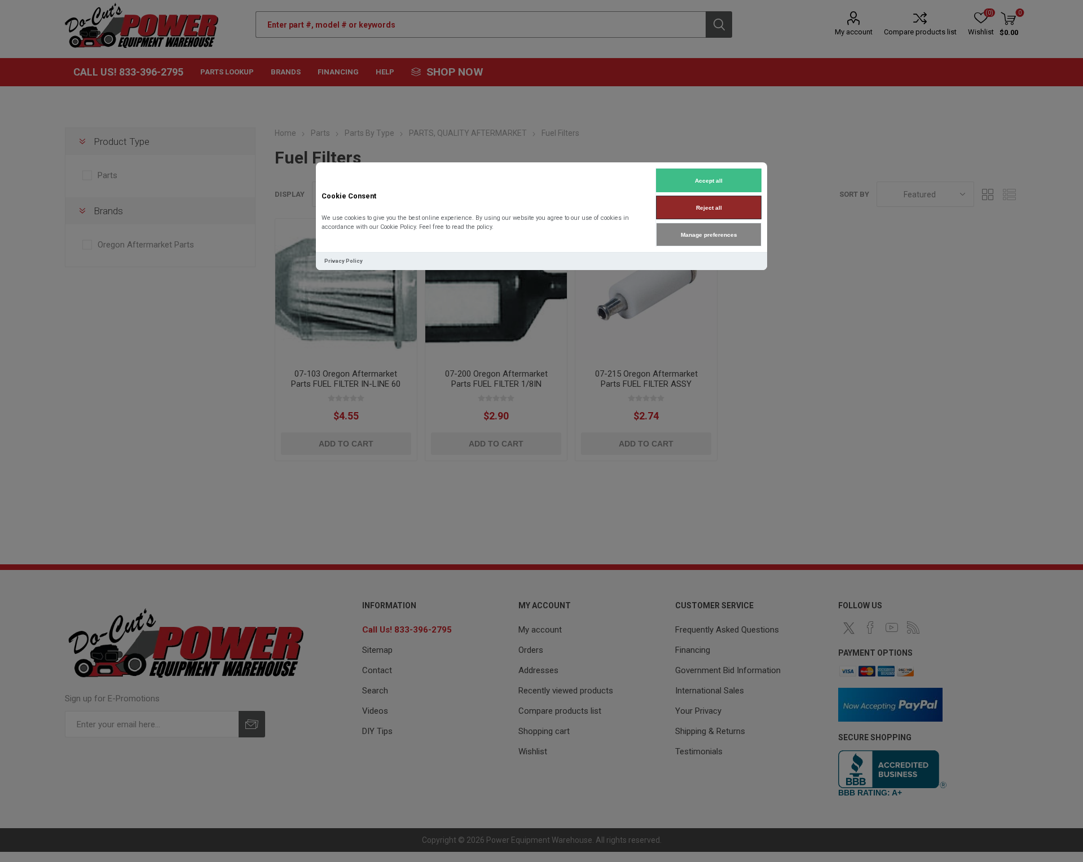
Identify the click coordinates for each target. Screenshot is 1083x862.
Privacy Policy (343, 261)
